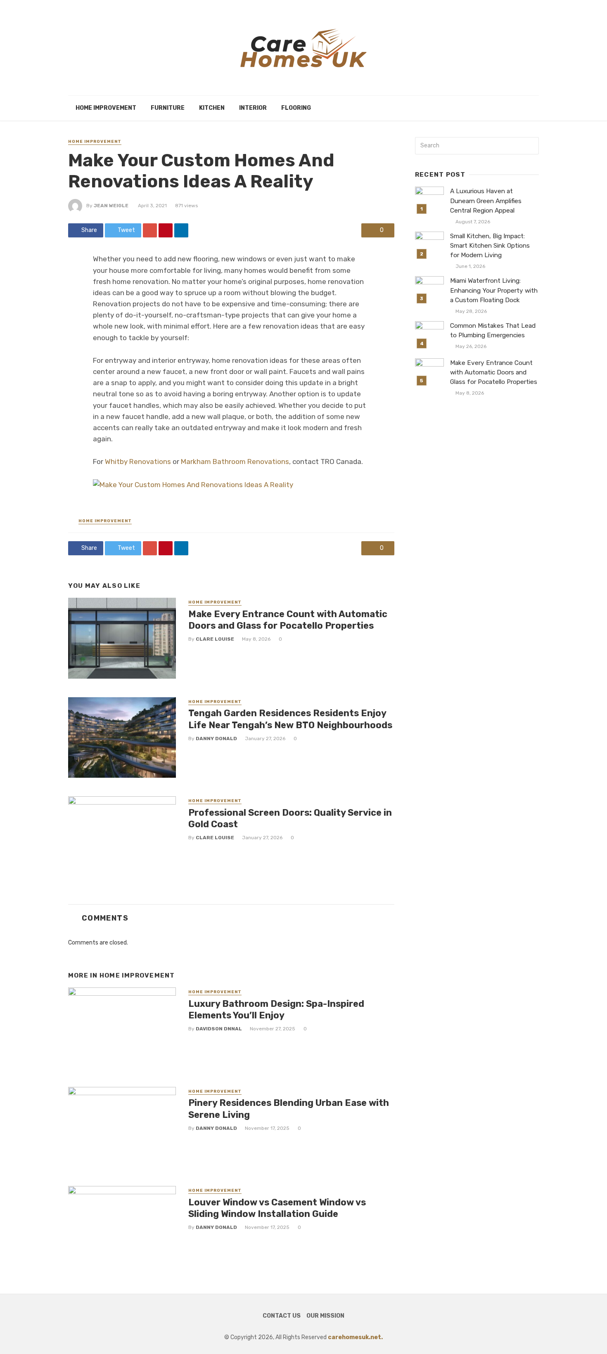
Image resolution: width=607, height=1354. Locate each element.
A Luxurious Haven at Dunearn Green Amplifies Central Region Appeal (486, 200)
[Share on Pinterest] (166, 230)
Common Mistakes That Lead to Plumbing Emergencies (493, 330)
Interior (253, 107)
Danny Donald (216, 738)
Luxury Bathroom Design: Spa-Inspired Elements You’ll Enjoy (276, 1009)
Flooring (296, 107)
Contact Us (282, 1315)
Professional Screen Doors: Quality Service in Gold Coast (290, 818)
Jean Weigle (111, 205)
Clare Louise (215, 639)
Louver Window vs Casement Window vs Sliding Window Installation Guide (277, 1208)
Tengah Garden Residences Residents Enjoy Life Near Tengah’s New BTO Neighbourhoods (290, 719)
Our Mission (325, 1315)
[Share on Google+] (150, 230)
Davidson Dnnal (219, 1029)
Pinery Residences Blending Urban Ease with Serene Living (288, 1109)
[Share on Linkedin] (181, 230)
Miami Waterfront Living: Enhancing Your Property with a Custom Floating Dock (494, 290)
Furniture (168, 107)
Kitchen (212, 107)
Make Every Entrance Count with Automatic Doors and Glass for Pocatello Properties (287, 620)
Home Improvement (106, 107)
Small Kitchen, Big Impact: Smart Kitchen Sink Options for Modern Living (490, 245)
